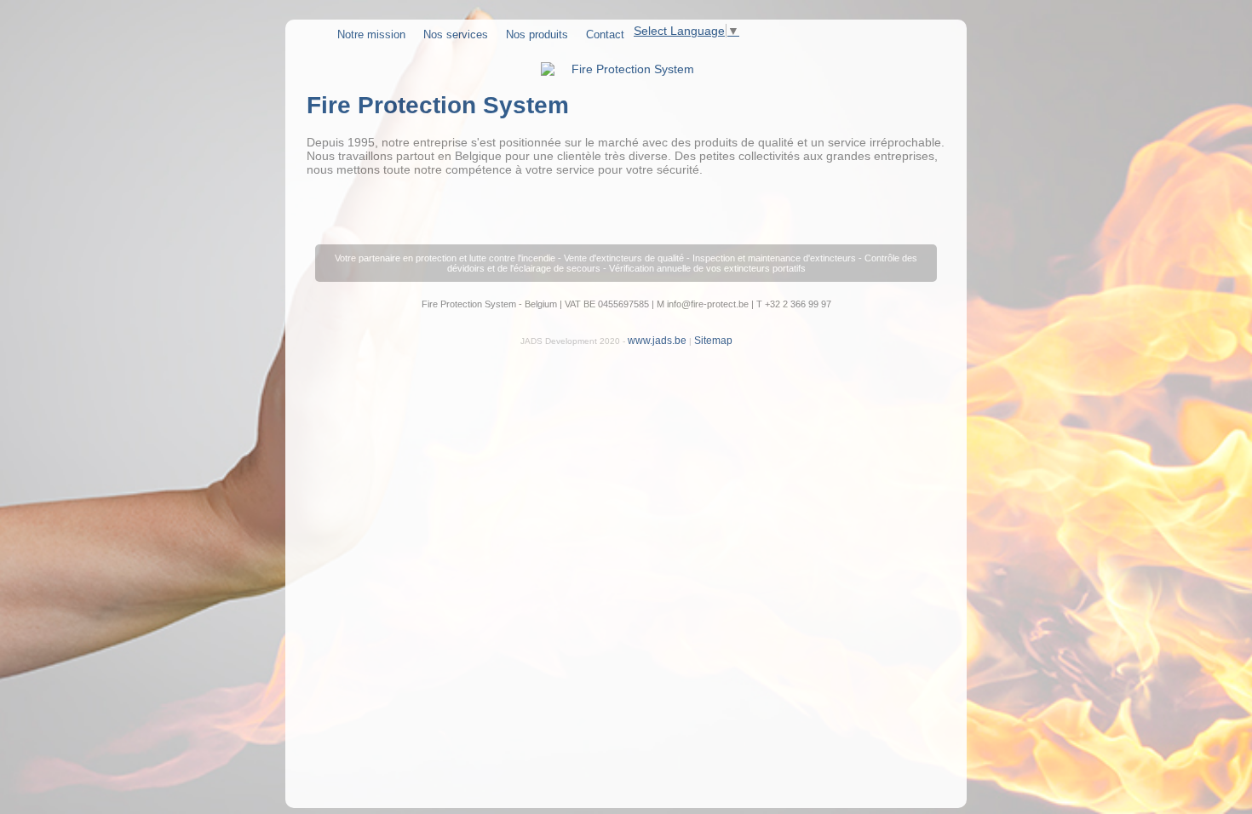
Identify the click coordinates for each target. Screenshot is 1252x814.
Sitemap (713, 341)
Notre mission (371, 34)
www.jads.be (657, 341)
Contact (605, 34)
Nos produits (537, 34)
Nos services (455, 34)
